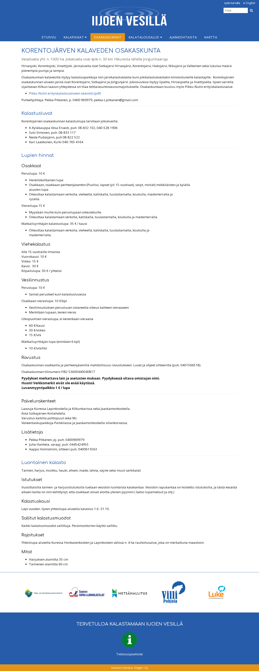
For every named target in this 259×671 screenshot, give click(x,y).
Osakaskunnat (107, 37)
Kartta (210, 37)
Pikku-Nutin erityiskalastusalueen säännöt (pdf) (65, 93)
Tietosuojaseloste (129, 654)
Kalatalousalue (144, 37)
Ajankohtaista (183, 37)
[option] (43, 592)
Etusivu (49, 37)
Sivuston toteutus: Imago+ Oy (129, 667)
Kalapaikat (74, 37)
